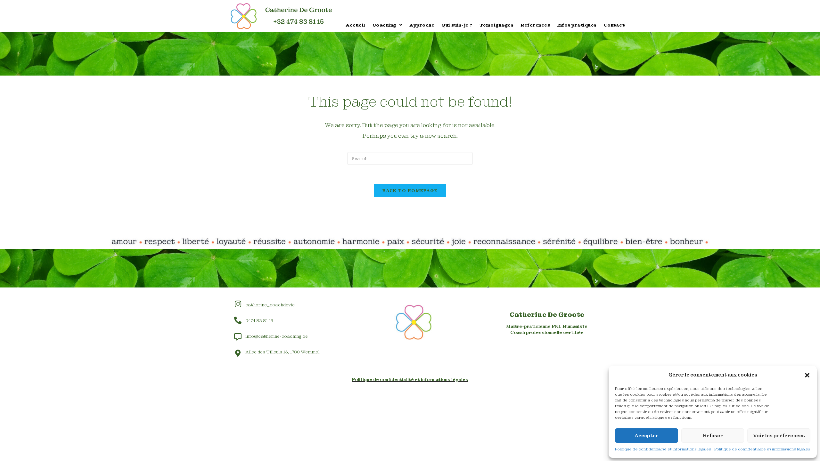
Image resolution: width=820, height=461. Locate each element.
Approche (421, 25)
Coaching (384, 25)
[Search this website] (410, 158)
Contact (614, 25)
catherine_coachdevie (270, 305)
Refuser (713, 436)
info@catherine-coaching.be (276, 336)
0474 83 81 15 (259, 320)
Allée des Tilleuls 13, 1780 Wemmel (282, 352)
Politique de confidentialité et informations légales (663, 449)
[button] (807, 375)
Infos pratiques (577, 25)
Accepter (647, 436)
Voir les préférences (779, 436)
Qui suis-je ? (456, 25)
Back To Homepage (410, 190)
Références (535, 25)
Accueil (355, 25)
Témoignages (497, 25)
